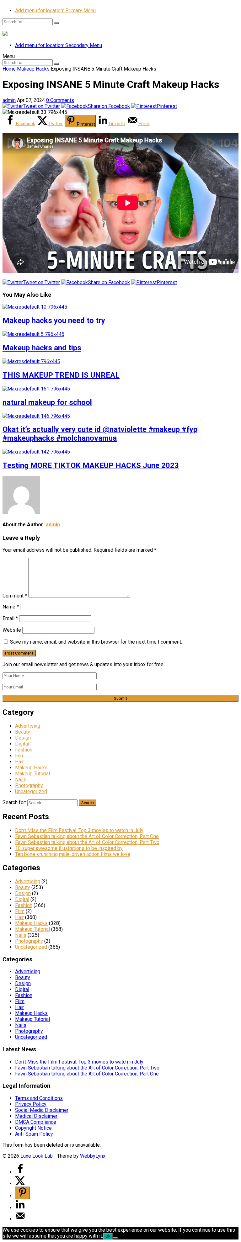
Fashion (23, 750)
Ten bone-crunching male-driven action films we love (72, 854)
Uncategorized (31, 791)
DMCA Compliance (35, 1122)
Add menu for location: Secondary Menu (58, 45)
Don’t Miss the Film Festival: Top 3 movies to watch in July (79, 830)
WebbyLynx (92, 1156)
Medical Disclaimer (36, 1116)
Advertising (27, 726)
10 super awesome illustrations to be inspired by (69, 848)
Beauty (22, 732)
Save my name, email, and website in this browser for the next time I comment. (96, 642)
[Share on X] (20, 1183)
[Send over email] (20, 1219)
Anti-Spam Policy (34, 1134)
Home (9, 69)
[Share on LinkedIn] (20, 1208)
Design (23, 738)
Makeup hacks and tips (42, 347)
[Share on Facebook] (20, 1172)
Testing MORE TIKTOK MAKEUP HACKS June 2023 (91, 465)
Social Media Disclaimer (41, 1110)
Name (11, 607)
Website (12, 630)
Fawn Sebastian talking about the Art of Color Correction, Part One (87, 836)
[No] (115, 1238)
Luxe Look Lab (36, 1156)
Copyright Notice (33, 1128)
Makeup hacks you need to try (54, 320)
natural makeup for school (47, 402)
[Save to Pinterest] (22, 1192)
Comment (15, 596)
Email (10, 618)
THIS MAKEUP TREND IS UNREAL (61, 375)
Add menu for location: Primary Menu (55, 10)
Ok (107, 1236)
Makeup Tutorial (32, 774)
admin (9, 100)
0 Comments (60, 100)
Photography (29, 785)
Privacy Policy (30, 1104)
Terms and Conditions (39, 1098)
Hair (19, 762)
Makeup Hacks (33, 69)
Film (19, 756)
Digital (22, 744)
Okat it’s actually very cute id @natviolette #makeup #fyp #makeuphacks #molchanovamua (100, 434)
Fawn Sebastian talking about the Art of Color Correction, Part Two (87, 842)
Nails (20, 780)
